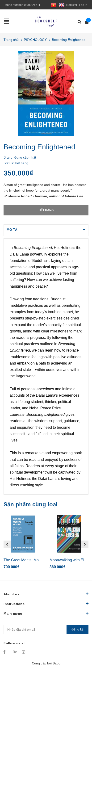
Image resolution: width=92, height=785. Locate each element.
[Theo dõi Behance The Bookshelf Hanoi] (15, 652)
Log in (83, 5)
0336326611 (32, 5)
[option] (23, 544)
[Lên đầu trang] (79, 762)
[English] (61, 5)
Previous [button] (7, 544)
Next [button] (84, 544)
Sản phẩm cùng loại (31, 504)
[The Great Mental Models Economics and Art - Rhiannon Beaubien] (23, 534)
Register (71, 5)
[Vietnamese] (53, 5)
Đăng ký (77, 629)
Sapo (56, 663)
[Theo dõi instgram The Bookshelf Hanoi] (24, 652)
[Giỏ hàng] (85, 22)
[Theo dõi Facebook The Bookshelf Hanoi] (6, 652)
